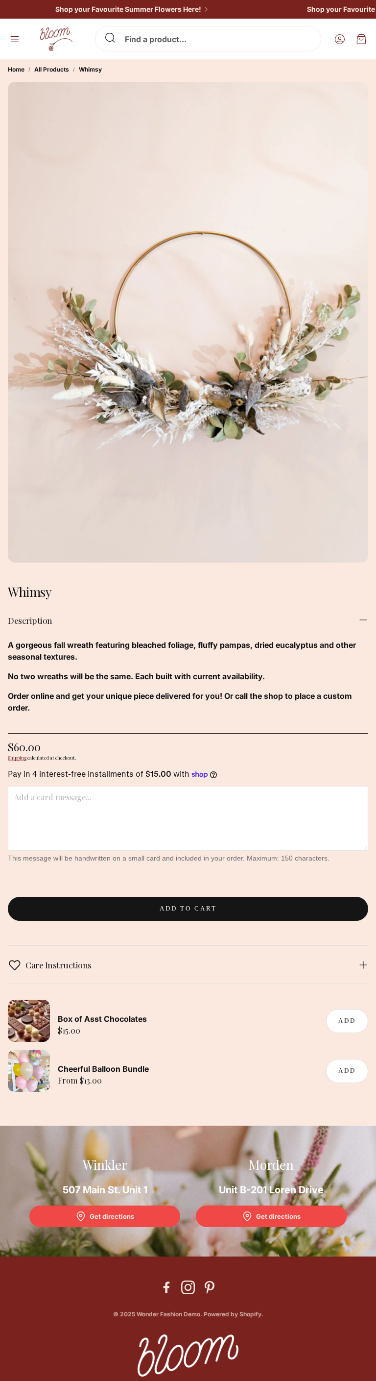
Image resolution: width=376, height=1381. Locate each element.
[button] (208, 39)
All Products (51, 69)
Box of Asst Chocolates (102, 1019)
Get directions (112, 1216)
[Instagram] (188, 1287)
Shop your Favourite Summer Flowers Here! (116, 9)
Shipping (17, 757)
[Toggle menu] (15, 39)
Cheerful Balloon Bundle (103, 1069)
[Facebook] (166, 1287)
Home (16, 69)
